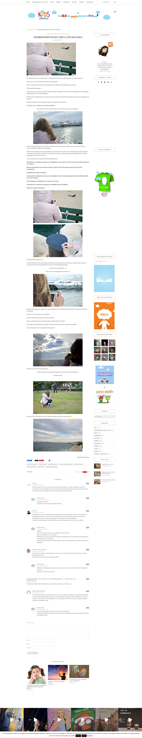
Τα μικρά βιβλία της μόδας (107, 464)
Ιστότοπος (29, 647)
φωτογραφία (41, 466)
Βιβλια (52, 2)
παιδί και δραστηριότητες (66, 464)
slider (48, 33)
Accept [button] (78, 735)
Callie (34, 483)
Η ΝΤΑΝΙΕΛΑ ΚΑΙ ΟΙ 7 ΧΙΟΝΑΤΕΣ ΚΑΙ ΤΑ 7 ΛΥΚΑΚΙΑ (78, 680)
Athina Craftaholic (39, 549)
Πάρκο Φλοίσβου (31, 466)
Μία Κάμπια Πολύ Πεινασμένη (108, 479)
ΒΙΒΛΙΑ (96, 433)
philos (34, 511)
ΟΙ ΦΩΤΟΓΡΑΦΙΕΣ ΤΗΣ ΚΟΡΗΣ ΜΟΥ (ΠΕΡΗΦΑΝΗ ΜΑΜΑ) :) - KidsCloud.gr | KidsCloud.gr (51, 579)
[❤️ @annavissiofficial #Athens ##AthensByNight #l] (104, 342)
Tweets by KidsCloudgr (99, 261)
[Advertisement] (104, 114)
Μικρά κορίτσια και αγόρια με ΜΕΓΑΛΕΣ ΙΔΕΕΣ (108, 472)
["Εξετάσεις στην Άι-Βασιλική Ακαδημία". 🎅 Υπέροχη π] (97, 357)
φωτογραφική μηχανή (51, 466)
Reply (87, 483)
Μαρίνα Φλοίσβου (53, 464)
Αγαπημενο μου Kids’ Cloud (40, 2)
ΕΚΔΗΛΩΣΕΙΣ (97, 443)
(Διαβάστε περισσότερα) (104, 71)
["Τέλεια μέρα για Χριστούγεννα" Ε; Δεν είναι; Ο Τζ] (97, 350)
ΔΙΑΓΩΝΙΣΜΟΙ (97, 435)
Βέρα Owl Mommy (38, 591)
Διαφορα (81, 2)
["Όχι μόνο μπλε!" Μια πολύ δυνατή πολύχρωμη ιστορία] (97, 342)
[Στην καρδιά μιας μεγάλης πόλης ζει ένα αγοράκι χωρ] (112, 357)
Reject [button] (84, 735)
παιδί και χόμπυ (79, 464)
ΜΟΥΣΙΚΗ (96, 451)
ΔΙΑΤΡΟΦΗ (97, 438)
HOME (28, 2)
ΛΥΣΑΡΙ (96, 448)
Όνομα (28, 640)
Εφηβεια (58, 2)
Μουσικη (74, 2)
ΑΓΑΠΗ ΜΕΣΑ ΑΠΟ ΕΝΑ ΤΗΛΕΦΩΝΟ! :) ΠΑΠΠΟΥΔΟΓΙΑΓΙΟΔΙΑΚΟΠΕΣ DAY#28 (36, 687)
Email (28, 644)
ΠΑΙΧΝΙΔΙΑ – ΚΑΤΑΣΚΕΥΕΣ (100, 454)
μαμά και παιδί (43, 464)
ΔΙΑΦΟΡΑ (96, 440)
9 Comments (29, 471)
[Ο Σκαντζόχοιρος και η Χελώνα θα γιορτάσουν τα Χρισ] (104, 357)
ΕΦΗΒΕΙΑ (96, 446)
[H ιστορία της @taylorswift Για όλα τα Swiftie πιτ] (112, 342)
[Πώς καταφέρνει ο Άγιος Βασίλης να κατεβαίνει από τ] (112, 350)
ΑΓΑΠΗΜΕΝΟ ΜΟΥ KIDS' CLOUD (60, 33)
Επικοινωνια (89, 2)
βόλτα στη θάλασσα (32, 464)
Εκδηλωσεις (66, 2)
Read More (90, 735)
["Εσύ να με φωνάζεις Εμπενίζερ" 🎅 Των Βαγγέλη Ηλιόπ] (104, 350)
